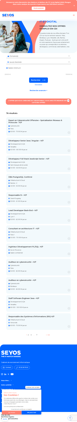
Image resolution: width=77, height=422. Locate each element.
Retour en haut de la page (70, 418)
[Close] (74, 5)
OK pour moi (31, 412)
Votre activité (6, 385)
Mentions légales (7, 417)
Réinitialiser (38, 84)
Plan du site (5, 415)
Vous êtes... (5, 380)
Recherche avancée (38, 90)
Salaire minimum (14, 68)
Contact (8, 367)
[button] (5, 419)
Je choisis (11, 412)
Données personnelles (9, 419)
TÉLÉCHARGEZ (38, 8)
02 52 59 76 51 (23, 367)
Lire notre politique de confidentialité (13, 406)
